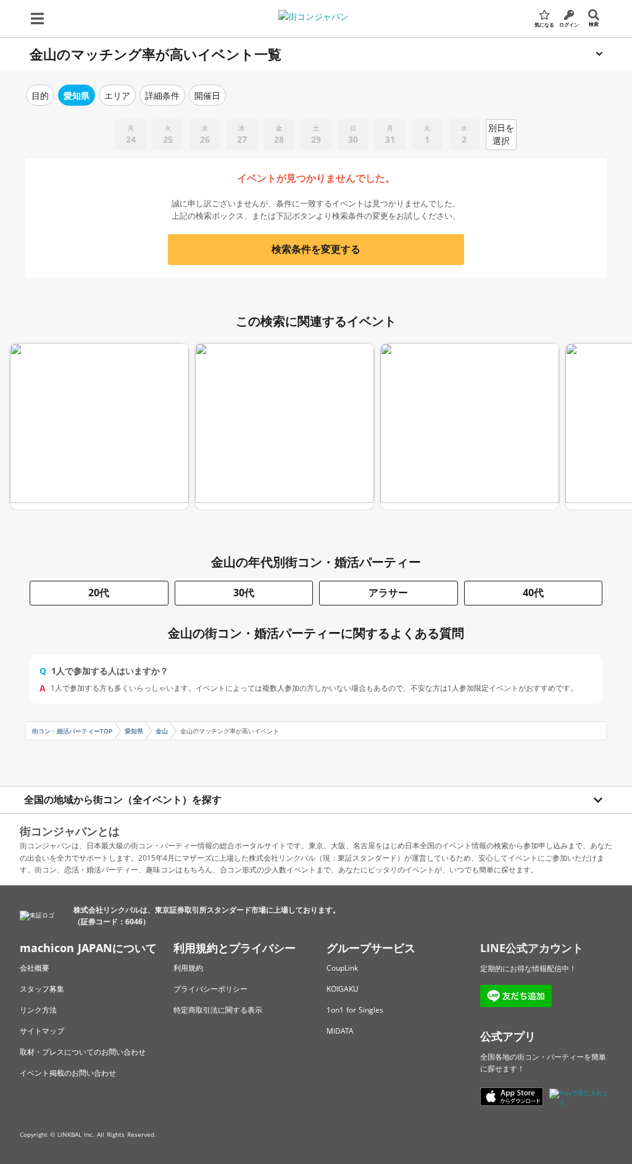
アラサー (388, 592)
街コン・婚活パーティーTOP (72, 731)
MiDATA (340, 1031)
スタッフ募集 (42, 989)
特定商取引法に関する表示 (217, 1010)
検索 (594, 23)
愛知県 (134, 731)
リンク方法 (38, 1010)
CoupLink (342, 968)
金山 (162, 731)
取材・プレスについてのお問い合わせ (83, 1052)
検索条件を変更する (316, 249)
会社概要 (34, 968)
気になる (544, 24)
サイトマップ (42, 1031)
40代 (533, 592)
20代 (98, 592)
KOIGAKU (342, 989)
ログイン (569, 24)
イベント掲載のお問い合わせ (68, 1073)
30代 (243, 592)
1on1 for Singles (354, 1010)
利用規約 (188, 968)
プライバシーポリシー (210, 989)
